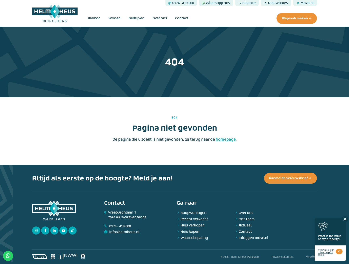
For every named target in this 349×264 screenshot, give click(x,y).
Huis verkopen (193, 225)
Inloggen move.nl (253, 238)
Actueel (245, 225)
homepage (226, 139)
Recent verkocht (194, 219)
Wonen (114, 18)
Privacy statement (282, 257)
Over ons (159, 18)
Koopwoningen (193, 213)
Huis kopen (190, 232)
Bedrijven (136, 18)
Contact (181, 18)
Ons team (247, 219)
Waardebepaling (194, 238)
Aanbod (94, 18)
